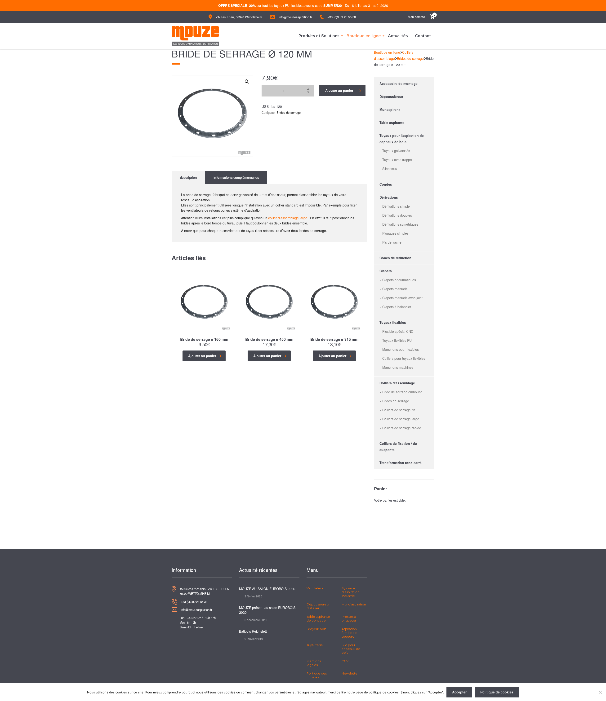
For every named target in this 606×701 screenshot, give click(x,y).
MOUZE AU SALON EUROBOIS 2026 (267, 588)
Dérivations (388, 197)
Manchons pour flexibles (400, 349)
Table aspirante (391, 122)
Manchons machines (397, 367)
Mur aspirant (389, 109)
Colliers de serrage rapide (401, 427)
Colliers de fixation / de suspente (398, 446)
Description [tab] (188, 177)
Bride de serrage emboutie (402, 392)
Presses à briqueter (349, 618)
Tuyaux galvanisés (396, 150)
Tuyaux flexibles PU (397, 340)
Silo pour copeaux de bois (351, 648)
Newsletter (350, 673)
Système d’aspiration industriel (350, 592)
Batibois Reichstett (253, 631)
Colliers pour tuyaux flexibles (403, 358)
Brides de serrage (288, 112)
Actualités (398, 36)
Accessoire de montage (398, 83)
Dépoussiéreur (391, 96)
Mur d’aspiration (354, 604)
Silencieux (389, 168)
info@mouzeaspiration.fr (295, 17)
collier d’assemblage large (287, 217)
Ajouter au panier (339, 90)
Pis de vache (391, 242)
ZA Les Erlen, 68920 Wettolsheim (239, 17)
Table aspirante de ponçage (318, 618)
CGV (345, 661)
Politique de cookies (496, 692)
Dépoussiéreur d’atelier (318, 606)
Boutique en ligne (364, 36)
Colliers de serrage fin (398, 409)
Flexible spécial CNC (397, 331)
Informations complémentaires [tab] (236, 177)
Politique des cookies (317, 675)
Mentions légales (314, 663)
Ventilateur (315, 588)
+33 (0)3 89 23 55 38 (341, 17)
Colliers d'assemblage (397, 383)
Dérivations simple (396, 206)
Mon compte (416, 16)
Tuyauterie (315, 645)
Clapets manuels (394, 288)
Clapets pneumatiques (399, 279)
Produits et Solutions (319, 36)
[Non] (600, 692)
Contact (423, 36)
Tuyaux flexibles (392, 322)
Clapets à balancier (396, 306)
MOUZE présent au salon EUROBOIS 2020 (267, 610)
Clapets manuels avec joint (402, 297)
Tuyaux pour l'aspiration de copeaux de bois (401, 138)
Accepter (459, 692)
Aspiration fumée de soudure (349, 632)
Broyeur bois (316, 629)
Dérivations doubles (397, 215)
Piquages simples (395, 233)
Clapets (385, 270)
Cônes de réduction (395, 257)
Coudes (385, 184)
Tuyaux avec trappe (397, 159)
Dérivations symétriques (400, 224)
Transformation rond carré (400, 462)
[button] (247, 81)
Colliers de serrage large (400, 418)
